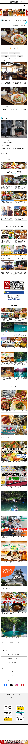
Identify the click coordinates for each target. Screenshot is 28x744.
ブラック (4, 53)
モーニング (5, 56)
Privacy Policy (18, 697)
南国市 (20, 56)
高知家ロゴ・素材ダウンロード (16, 694)
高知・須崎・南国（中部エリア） (16, 658)
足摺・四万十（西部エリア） (17, 654)
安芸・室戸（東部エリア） (17, 662)
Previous (0, 13)
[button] (24, 6)
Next (27, 13)
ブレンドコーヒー (14, 53)
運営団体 (18, 701)
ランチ (13, 56)
